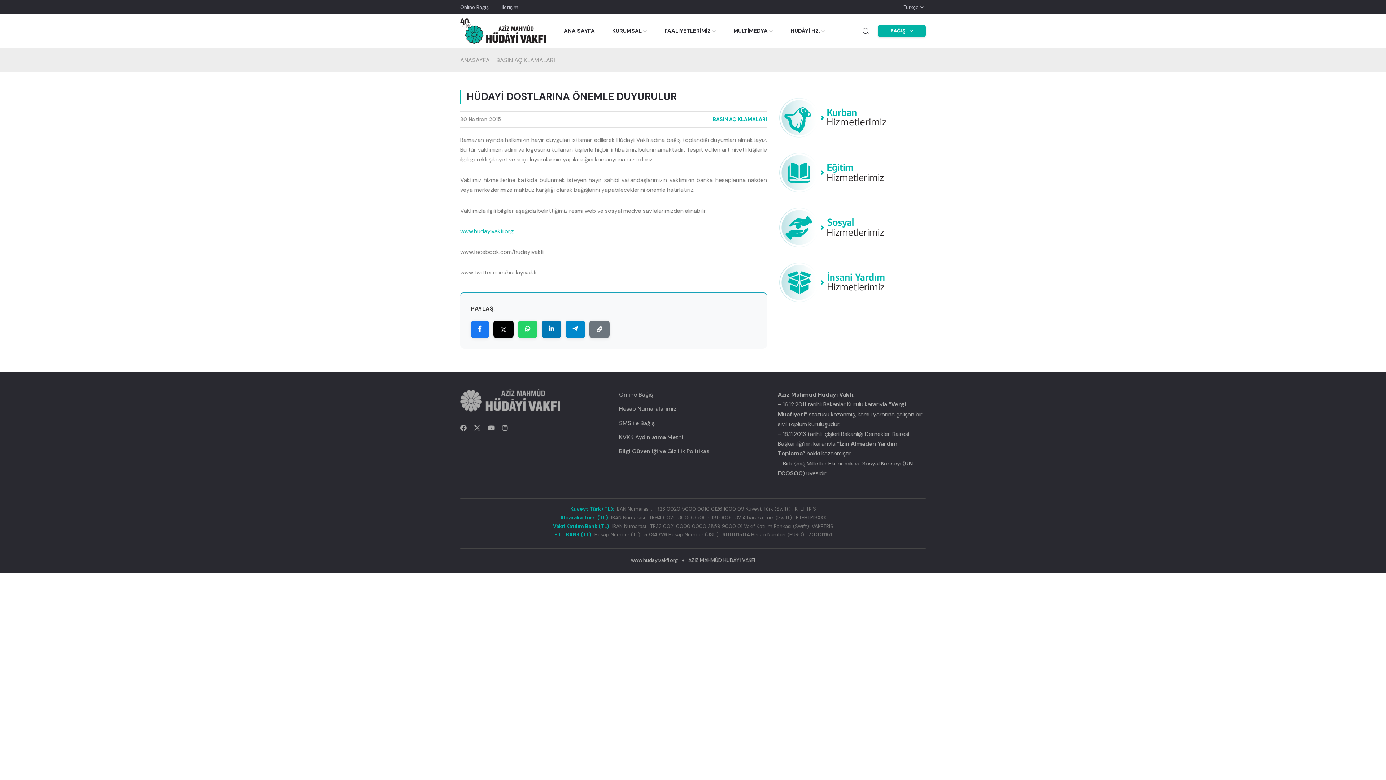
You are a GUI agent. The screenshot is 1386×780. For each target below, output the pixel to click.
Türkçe (911, 7)
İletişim (510, 7)
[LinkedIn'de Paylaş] (551, 329)
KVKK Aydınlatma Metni (651, 437)
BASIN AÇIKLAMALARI (525, 60)
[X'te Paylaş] (503, 329)
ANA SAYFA (579, 31)
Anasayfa (475, 60)
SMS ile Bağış (637, 423)
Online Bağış (474, 7)
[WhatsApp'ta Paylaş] (527, 329)
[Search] (866, 31)
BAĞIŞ (898, 31)
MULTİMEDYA (750, 31)
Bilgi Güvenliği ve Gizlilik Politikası (665, 451)
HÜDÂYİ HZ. (805, 31)
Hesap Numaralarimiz (647, 408)
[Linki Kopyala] (599, 329)
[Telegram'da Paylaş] (575, 329)
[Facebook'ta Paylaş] (480, 329)
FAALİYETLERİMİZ (687, 31)
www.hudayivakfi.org (487, 231)
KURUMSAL (627, 31)
